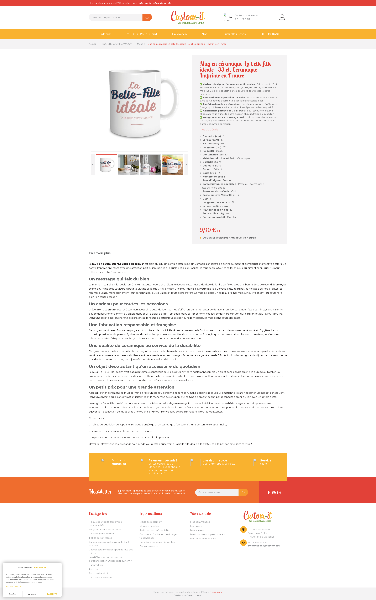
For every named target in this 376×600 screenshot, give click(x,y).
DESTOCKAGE (270, 34)
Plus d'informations (13, 586)
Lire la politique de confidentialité (168, 493)
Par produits (96, 565)
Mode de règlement (151, 521)
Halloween (179, 34)
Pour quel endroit (99, 573)
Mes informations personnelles (207, 534)
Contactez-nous (148, 546)
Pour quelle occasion (100, 577)
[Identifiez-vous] (282, 17)
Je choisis (32, 594)
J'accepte (52, 594)
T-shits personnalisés (100, 537)
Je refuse (12, 594)
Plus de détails (210, 129)
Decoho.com (217, 592)
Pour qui (93, 569)
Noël (205, 34)
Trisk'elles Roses (234, 34)
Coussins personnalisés (101, 533)
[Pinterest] (274, 492)
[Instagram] (279, 492)
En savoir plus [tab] (100, 253)
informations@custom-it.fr (155, 3)
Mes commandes (200, 521)
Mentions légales (149, 526)
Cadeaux (105, 34)
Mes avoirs (196, 526)
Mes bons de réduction (203, 538)
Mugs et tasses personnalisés (105, 529)
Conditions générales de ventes (157, 542)
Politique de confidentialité (154, 530)
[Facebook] (268, 492)
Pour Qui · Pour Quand (141, 34)
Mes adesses (197, 530)
